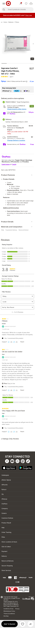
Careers (4, 513)
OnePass (4, 504)
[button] (9, 624)
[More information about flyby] (26, 81)
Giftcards (4, 484)
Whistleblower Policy (9, 611)
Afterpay (4, 499)
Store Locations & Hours (9, 542)
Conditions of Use (8, 608)
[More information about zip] (28, 91)
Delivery (4, 556)
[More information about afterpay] (10, 91)
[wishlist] (26, 3)
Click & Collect (6, 546)
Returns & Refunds (8, 561)
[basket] (31, 3)
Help (3, 527)
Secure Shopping (7, 565)
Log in (14, 164)
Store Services (6, 570)
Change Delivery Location (16, 140)
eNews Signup (6, 480)
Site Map (6, 616)
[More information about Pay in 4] (20, 91)
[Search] (4, 9)
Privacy (17, 608)
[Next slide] (33, 44)
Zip (3, 494)
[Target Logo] (8, 3)
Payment (4, 551)
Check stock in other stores (16, 109)
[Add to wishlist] (22, 624)
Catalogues (5, 475)
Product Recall (6, 523)
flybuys (4, 489)
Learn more (6, 164)
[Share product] (30, 624)
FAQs (3, 537)
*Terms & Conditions (9, 613)
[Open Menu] (4, 3)
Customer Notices (7, 518)
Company (5, 508)
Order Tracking (6, 532)
